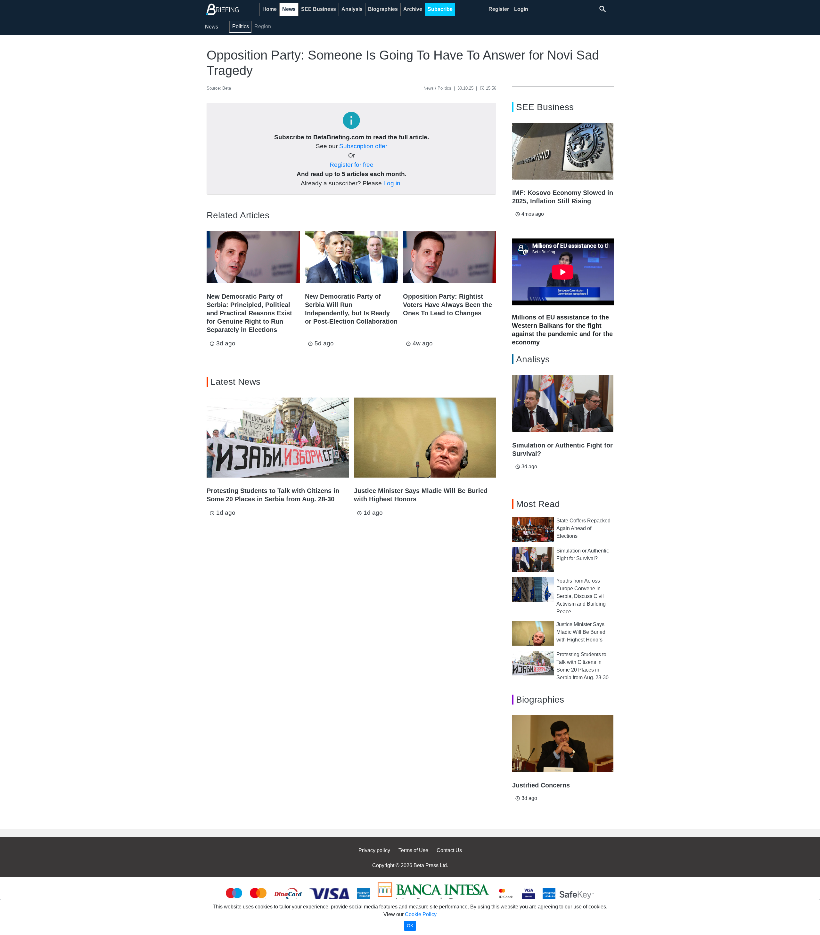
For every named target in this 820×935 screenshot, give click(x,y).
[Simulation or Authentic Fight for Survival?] (562, 403)
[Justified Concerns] (562, 743)
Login (521, 9)
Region (262, 26)
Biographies (383, 9)
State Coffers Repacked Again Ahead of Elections (583, 528)
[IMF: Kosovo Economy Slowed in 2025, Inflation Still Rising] (562, 151)
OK (410, 925)
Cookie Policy (421, 914)
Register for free (351, 164)
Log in (391, 183)
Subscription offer (363, 146)
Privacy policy (374, 850)
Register (498, 9)
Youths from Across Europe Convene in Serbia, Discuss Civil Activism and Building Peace (581, 596)
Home (269, 9)
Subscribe (440, 9)
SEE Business (318, 9)
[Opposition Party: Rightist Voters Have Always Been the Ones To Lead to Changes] (449, 257)
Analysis (352, 9)
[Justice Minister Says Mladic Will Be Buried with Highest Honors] (425, 438)
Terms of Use (413, 850)
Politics (240, 26)
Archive (412, 9)
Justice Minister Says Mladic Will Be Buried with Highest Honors (580, 632)
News (289, 9)
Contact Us (449, 850)
